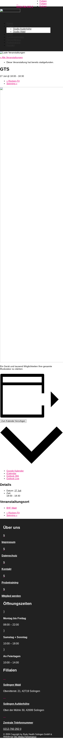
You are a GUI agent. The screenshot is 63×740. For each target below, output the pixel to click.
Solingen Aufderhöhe (16, 703)
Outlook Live (12, 478)
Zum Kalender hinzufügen (13, 421)
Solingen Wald (12, 684)
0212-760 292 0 (24, 6)
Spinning (11, 83)
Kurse (9, 34)
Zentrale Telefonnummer (18, 722)
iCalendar (11, 473)
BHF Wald (11, 508)
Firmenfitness (13, 39)
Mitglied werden (11, 596)
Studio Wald (19, 31)
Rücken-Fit (13, 81)
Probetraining (13, 42)
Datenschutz (9, 555)
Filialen (10, 26)
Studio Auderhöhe (22, 28)
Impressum (8, 542)
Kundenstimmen (15, 37)
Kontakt (10, 45)
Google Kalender (15, 470)
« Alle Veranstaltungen (11, 57)
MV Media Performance (25, 736)
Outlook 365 (12, 476)
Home (9, 23)
